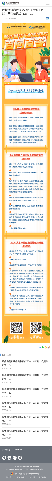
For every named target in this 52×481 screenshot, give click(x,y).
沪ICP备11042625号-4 (35, 469)
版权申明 (20, 477)
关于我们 (9, 477)
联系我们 (12, 450)
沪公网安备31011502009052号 (27, 474)
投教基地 (31, 477)
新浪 (20, 458)
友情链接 (42, 477)
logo (10, 3)
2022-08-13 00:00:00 (10, 19)
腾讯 (15, 458)
